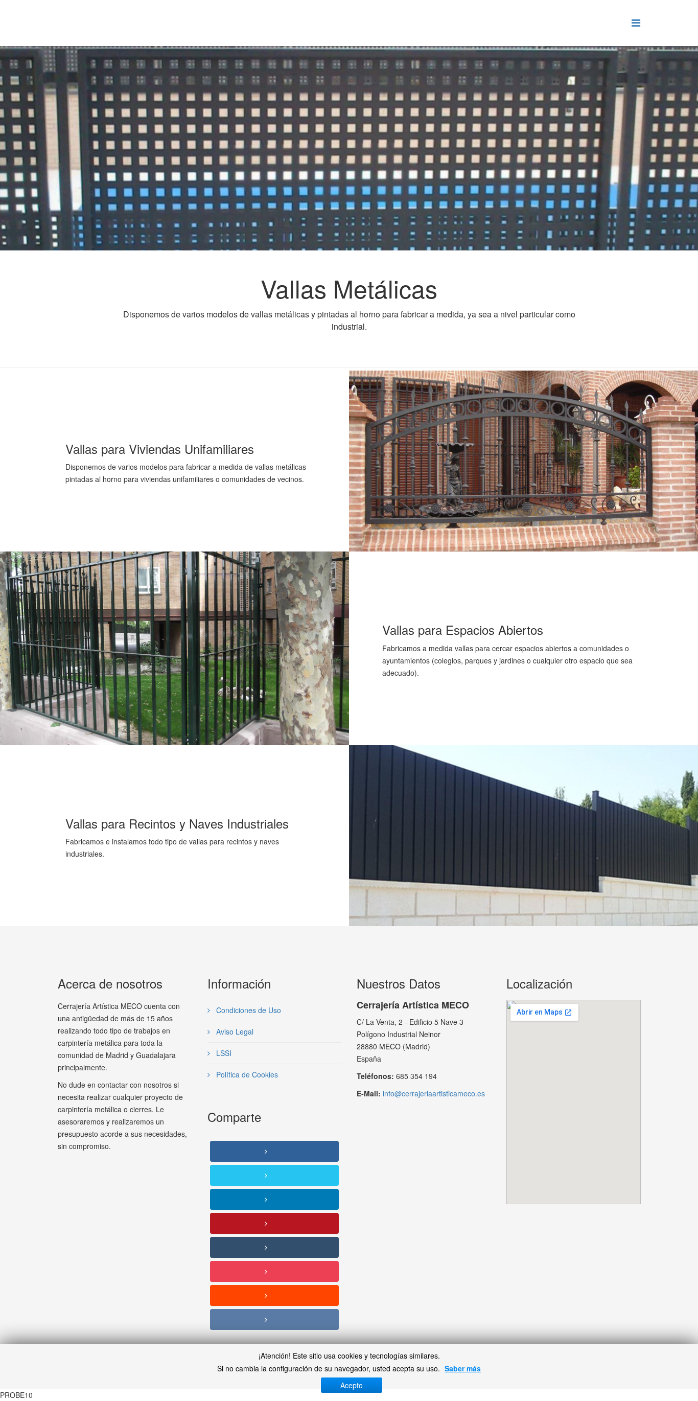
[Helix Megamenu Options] (636, 22)
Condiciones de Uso (247, 1010)
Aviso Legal (233, 1031)
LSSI (222, 1053)
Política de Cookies (246, 1074)
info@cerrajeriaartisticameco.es (434, 1093)
